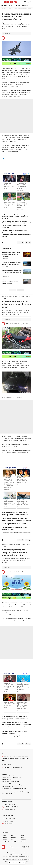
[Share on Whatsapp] (16, 862)
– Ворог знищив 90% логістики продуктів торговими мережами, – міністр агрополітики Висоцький (15, 216)
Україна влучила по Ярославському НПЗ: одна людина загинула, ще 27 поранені (12, 272)
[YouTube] (26, 847)
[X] (24, 847)
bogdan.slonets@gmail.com (8, 783)
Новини (5, 298)
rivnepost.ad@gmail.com (19, 788)
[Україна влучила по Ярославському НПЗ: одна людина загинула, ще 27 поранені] (27, 271)
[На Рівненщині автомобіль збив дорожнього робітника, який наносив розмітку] (27, 281)
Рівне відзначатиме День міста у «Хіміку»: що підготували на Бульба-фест (11, 254)
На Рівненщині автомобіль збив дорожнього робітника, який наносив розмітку (11, 281)
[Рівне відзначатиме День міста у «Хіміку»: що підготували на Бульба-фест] (27, 254)
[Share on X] (13, 862)
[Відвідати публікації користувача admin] (3, 38)
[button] (3, 1)
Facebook (13, 610)
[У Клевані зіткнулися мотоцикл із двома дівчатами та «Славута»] (27, 264)
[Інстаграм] (28, 847)
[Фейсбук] (22, 847)
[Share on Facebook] (9, 862)
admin (7, 37)
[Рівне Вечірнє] (12, 1)
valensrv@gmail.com (7, 779)
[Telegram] (30, 847)
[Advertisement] (16, 116)
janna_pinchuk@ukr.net (7, 786)
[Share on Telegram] (20, 862)
